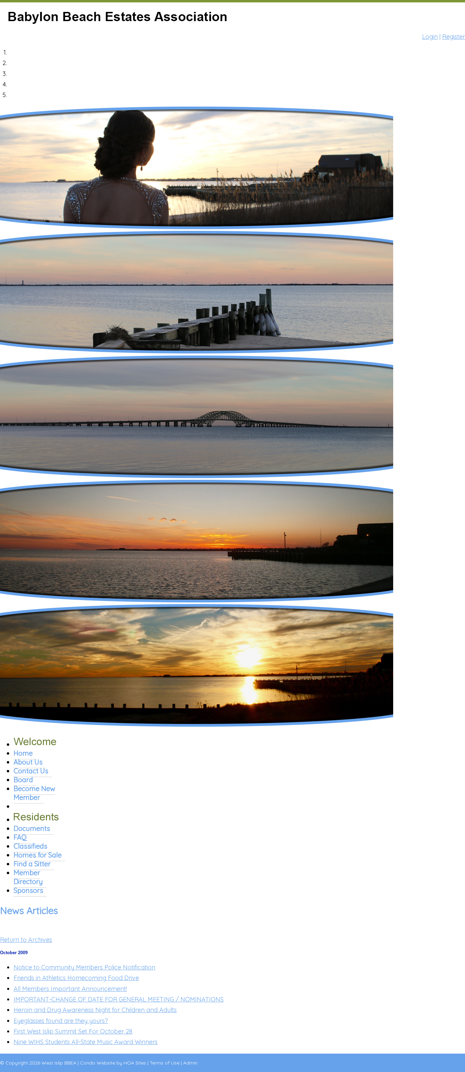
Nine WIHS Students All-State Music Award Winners (86, 1042)
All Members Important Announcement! (70, 989)
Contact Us (31, 771)
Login (430, 37)
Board (23, 779)
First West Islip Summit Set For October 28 (73, 1031)
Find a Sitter (32, 864)
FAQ (20, 837)
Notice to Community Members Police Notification (84, 967)
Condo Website (97, 1063)
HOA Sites (135, 1063)
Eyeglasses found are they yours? (61, 1021)
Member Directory (28, 877)
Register (453, 37)
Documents (32, 828)
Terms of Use (164, 1063)
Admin (190, 1063)
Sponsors (28, 890)
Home (23, 753)
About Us (28, 762)
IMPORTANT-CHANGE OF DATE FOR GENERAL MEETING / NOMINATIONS (119, 999)
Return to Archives (26, 940)
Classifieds (30, 846)
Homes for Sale (38, 855)
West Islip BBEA (59, 1063)
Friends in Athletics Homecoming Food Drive (76, 978)
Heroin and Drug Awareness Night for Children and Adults (95, 1010)
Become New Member (34, 793)
